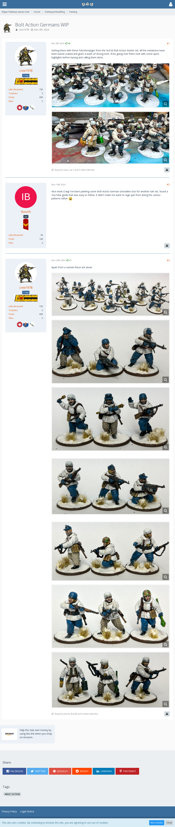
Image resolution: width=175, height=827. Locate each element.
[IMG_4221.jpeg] (110, 137)
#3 (168, 260)
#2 (168, 184)
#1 (168, 43)
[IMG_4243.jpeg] (110, 680)
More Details (157, 822)
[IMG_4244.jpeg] (110, 551)
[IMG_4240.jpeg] (110, 419)
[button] (5, 4)
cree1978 (24, 29)
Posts (11, 97)
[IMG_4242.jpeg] (110, 616)
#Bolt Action (12, 794)
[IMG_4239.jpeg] (110, 352)
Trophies (13, 93)
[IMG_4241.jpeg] (110, 486)
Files (11, 101)
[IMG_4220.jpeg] (110, 85)
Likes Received (16, 89)
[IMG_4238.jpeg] (110, 294)
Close (169, 822)
